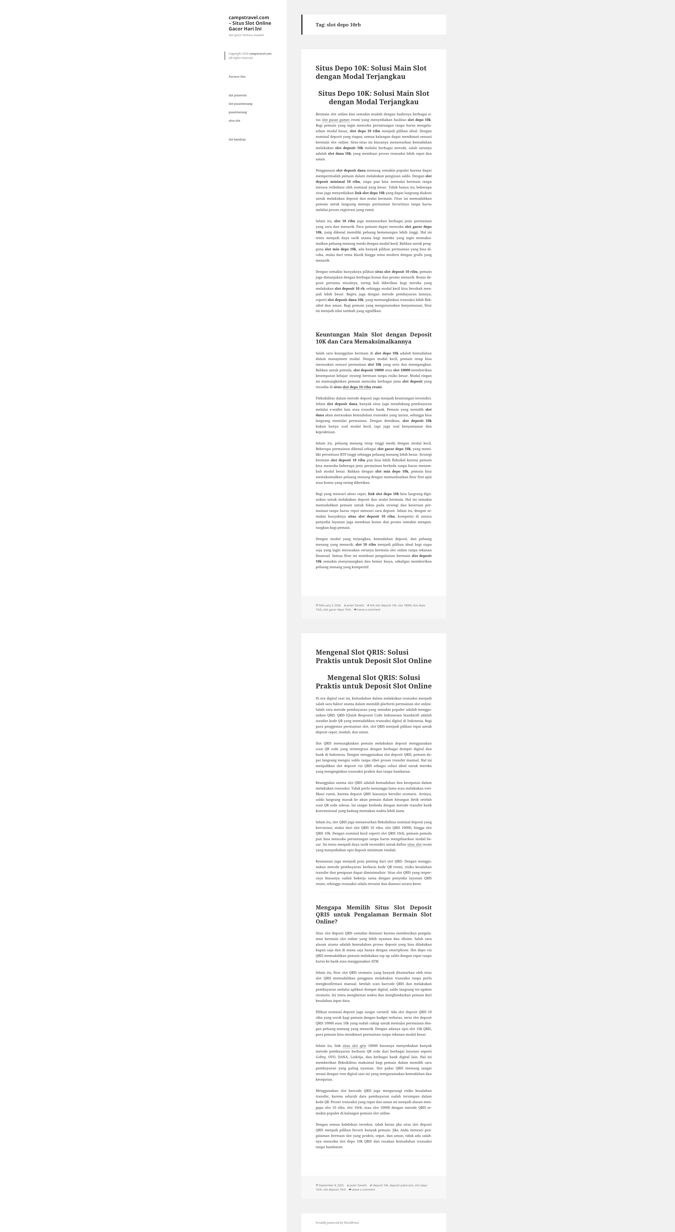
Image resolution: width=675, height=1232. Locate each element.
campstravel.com (260, 54)
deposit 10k (380, 1185)
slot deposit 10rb (334, 1189)
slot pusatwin (238, 95)
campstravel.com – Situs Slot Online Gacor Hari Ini (250, 23)
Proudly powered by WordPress (337, 1223)
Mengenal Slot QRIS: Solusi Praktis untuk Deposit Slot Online (374, 656)
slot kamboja (237, 139)
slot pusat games (336, 119)
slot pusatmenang (240, 104)
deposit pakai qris (401, 1185)
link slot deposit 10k (383, 605)
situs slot (234, 121)
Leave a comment (368, 609)
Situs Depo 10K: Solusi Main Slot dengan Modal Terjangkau (371, 72)
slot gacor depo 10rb (337, 609)
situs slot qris (354, 1045)
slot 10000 (405, 605)
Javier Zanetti (355, 605)
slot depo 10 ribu (357, 387)
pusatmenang (238, 112)
